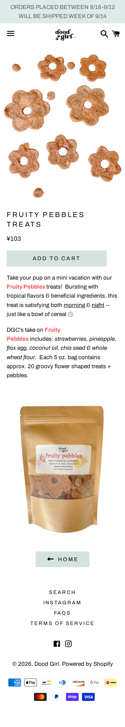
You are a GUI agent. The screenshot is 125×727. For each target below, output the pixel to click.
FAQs (62, 613)
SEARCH (62, 592)
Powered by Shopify (87, 664)
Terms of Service (62, 623)
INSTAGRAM (62, 602)
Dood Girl (46, 664)
